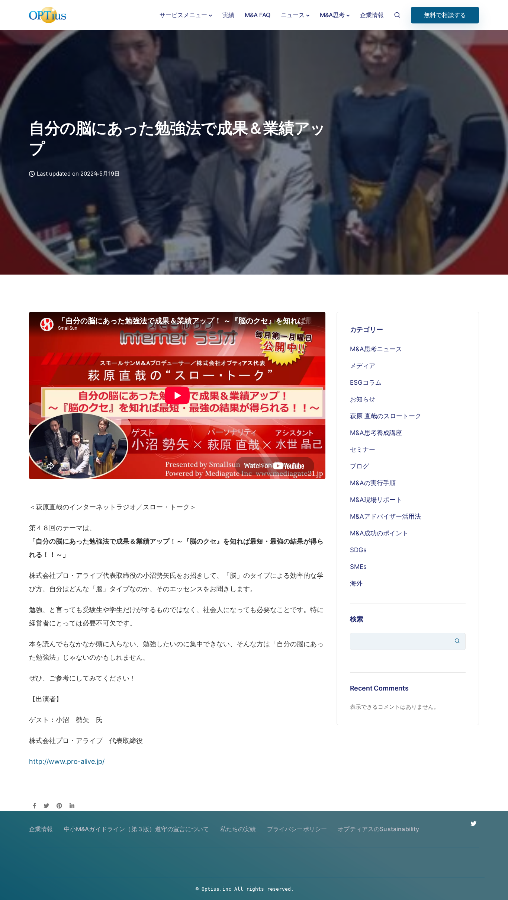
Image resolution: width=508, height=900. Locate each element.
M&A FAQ (257, 15)
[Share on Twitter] (46, 806)
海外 (356, 583)
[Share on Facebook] (34, 806)
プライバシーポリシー (297, 829)
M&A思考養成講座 (376, 432)
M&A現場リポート (376, 499)
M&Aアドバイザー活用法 (385, 516)
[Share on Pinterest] (59, 806)
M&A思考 (332, 15)
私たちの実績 (238, 829)
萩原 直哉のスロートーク (385, 416)
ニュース (293, 15)
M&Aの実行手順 (373, 483)
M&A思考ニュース (376, 349)
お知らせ (362, 399)
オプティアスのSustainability (378, 829)
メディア (362, 365)
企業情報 (372, 15)
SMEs (358, 566)
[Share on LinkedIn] (72, 806)
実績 (228, 15)
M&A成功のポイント (379, 533)
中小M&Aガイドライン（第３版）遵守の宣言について (136, 829)
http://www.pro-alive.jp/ (67, 761)
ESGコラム (366, 382)
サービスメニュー (183, 15)
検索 (356, 619)
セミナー (362, 449)
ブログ (359, 466)
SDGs (358, 550)
